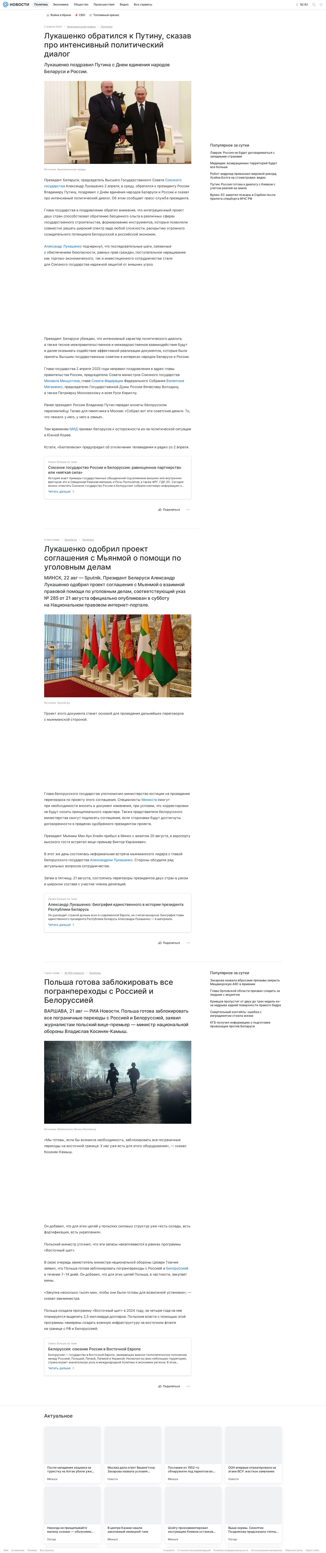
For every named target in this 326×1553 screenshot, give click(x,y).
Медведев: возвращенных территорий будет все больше (243, 165)
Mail (6, 1550)
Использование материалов (266, 1550)
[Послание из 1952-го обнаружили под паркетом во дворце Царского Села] (193, 1454)
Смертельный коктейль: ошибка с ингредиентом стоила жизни (235, 1014)
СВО (82, 15)
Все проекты (47, 1550)
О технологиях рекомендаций (194, 1550)
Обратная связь (294, 1550)
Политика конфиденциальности (230, 1550)
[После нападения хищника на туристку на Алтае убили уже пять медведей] (72, 1454)
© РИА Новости (74, 972)
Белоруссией (177, 1268)
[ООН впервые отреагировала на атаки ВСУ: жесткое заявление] (253, 1454)
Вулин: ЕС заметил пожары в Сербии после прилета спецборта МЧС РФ (242, 196)
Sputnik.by (71, 539)
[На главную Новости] (18, 4)
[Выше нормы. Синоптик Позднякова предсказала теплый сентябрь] (253, 1515)
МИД (74, 429)
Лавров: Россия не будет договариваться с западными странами (242, 154)
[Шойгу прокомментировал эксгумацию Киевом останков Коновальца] (193, 1515)
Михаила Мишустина (62, 381)
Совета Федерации (107, 381)
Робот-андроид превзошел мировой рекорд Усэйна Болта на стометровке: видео (243, 175)
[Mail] (5, 4)
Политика (106, 26)
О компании (17, 1550)
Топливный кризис (106, 15)
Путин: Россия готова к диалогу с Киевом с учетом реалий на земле (242, 186)
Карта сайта (312, 1550)
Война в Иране (61, 15)
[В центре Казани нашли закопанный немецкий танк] (133, 1515)
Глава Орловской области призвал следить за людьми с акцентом (245, 992)
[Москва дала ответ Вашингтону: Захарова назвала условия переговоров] (133, 1454)
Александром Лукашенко (111, 860)
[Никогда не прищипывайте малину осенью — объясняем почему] (72, 1515)
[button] (117, 123)
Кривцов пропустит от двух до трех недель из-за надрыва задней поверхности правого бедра (245, 1003)
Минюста (149, 800)
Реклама (32, 1550)
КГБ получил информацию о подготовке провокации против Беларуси (240, 1024)
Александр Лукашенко (63, 246)
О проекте (169, 1550)
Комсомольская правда (81, 26)
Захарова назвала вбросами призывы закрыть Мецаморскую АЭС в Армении (245, 982)
